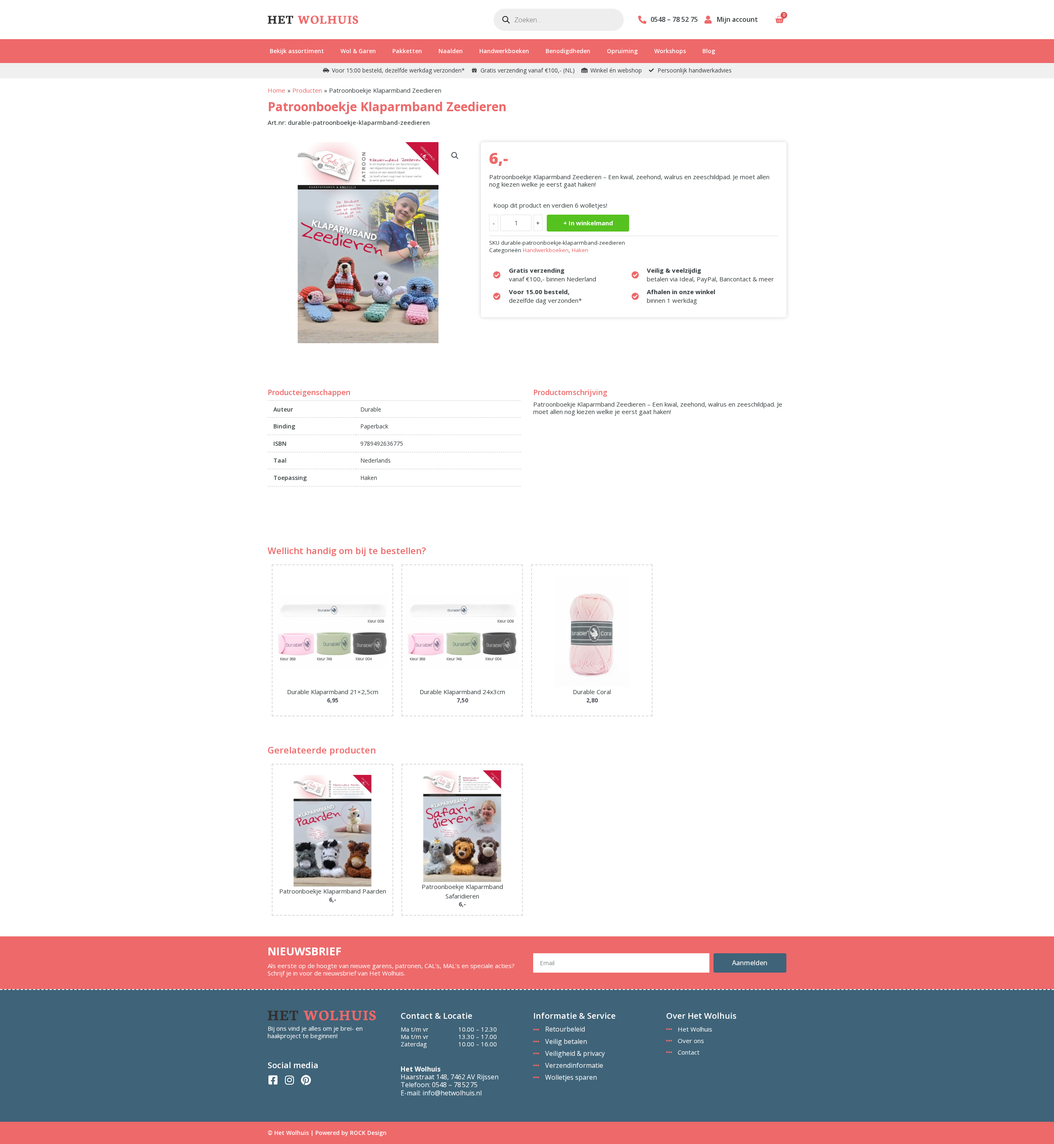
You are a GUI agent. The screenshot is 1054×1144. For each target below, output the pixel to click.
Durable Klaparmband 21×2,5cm (332, 692)
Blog (708, 51)
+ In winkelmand (588, 223)
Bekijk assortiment (297, 51)
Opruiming (622, 51)
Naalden (450, 51)
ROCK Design (368, 1133)
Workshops (670, 51)
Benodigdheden (568, 51)
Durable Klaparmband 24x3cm (462, 692)
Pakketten (407, 51)
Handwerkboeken (504, 51)
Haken (580, 250)
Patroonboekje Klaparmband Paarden (332, 891)
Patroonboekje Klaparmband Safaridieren (462, 891)
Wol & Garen (358, 51)
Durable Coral (592, 692)
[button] (455, 155)
